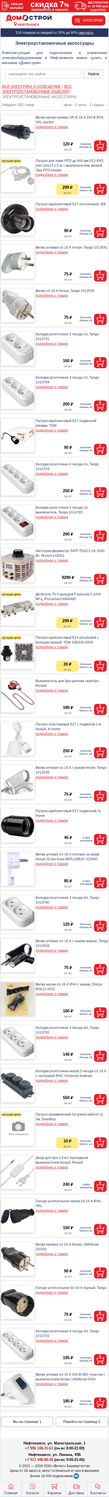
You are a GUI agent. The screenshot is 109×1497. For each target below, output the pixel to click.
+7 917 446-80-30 (39, 1460)
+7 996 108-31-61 (39, 1448)
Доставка (76, 1493)
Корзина (54, 1493)
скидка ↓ (99, 105)
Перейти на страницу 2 (81, 1422)
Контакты (98, 1493)
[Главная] (29, 18)
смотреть (86, 33)
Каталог (32, 1493)
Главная (11, 1493)
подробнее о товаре (52, 127)
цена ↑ (69, 105)
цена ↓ (83, 105)
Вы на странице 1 (27, 1422)
